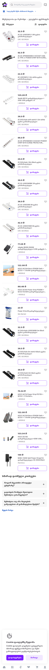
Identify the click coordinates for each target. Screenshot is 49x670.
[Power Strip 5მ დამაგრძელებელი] (8, 312)
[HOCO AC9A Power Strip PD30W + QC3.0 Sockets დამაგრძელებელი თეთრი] (8, 291)
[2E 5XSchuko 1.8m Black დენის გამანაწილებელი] (8, 164)
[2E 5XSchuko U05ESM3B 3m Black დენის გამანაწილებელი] (8, 332)
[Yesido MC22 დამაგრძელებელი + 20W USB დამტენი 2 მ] (8, 100)
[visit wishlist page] (29, 667)
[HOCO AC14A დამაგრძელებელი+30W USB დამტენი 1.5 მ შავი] (8, 438)
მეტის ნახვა (7, 510)
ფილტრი (42, 24)
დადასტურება (15, 658)
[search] (11, 4)
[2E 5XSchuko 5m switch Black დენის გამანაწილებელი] (8, 353)
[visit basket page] (37, 667)
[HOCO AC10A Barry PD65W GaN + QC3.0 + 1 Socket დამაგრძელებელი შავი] (8, 417)
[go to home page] (4, 4)
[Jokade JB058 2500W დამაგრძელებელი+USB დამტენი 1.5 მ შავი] (8, 249)
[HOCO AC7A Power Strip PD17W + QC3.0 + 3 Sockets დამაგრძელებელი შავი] (8, 396)
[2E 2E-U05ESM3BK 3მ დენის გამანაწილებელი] (8, 185)
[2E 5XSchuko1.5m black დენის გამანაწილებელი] (8, 374)
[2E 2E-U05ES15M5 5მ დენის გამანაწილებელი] (8, 227)
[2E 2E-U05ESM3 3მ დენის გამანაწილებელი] (8, 206)
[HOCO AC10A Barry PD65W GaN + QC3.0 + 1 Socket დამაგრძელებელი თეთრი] (8, 270)
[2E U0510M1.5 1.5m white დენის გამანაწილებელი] (8, 79)
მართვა (34, 658)
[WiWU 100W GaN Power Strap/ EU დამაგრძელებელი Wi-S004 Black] (8, 459)
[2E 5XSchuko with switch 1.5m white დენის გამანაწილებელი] (8, 121)
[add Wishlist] (45, 31)
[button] (20, 667)
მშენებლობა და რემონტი (14, 19)
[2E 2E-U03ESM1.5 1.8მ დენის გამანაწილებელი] (8, 36)
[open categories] (12, 667)
